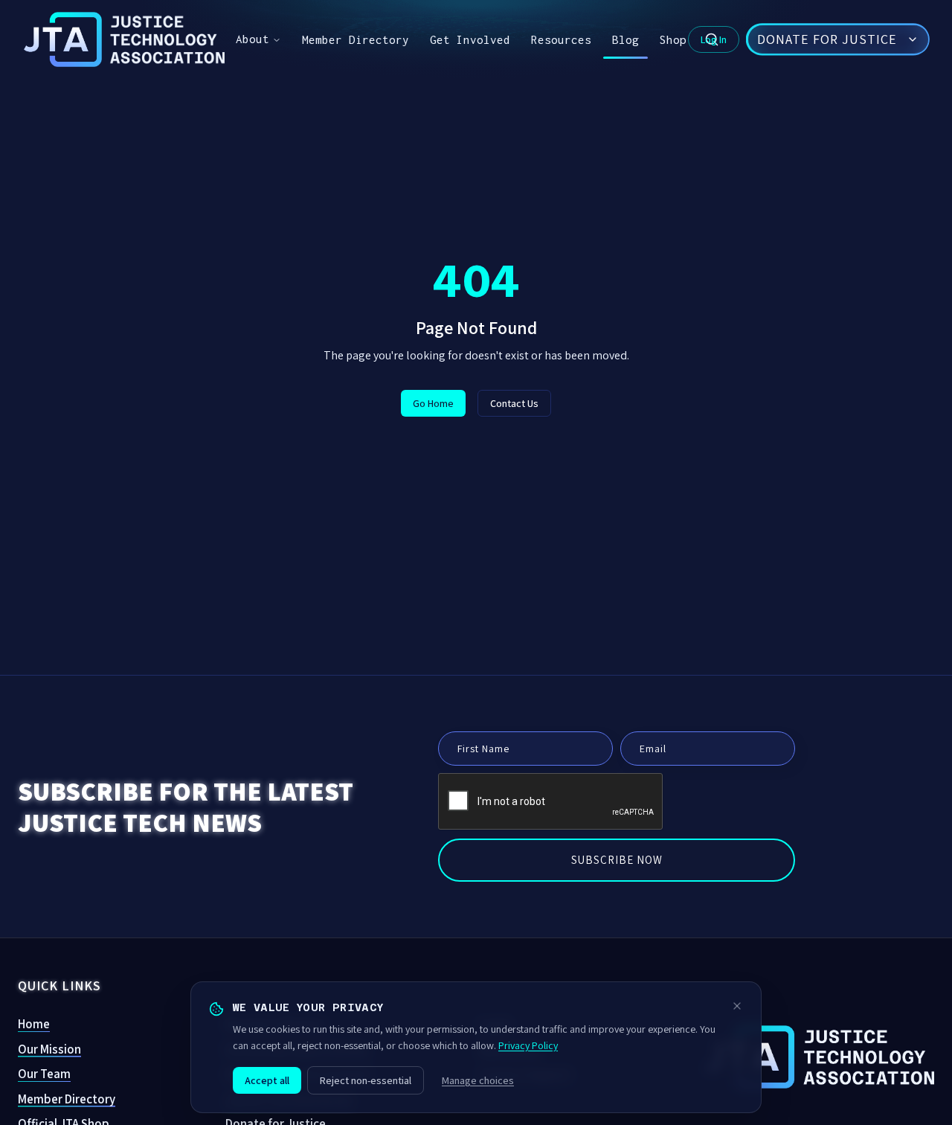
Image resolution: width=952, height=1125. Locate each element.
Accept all (267, 1080)
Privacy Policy (528, 1045)
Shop (673, 39)
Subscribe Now (617, 860)
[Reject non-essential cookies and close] (737, 1006)
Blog (625, 39)
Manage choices (478, 1080)
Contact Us (514, 403)
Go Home (433, 403)
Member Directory (355, 39)
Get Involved (470, 39)
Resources (561, 39)
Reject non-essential (365, 1080)
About (252, 38)
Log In (714, 39)
